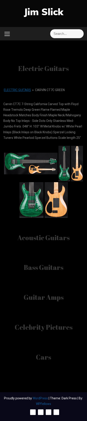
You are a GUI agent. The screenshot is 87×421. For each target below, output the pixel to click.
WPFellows (43, 404)
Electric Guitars (17, 90)
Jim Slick (43, 12)
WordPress (41, 398)
